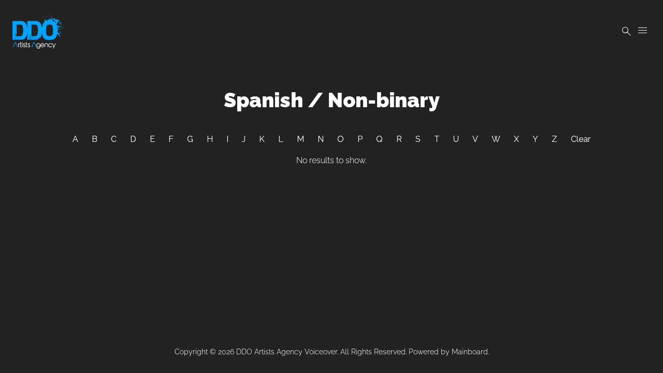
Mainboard (470, 352)
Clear (580, 139)
